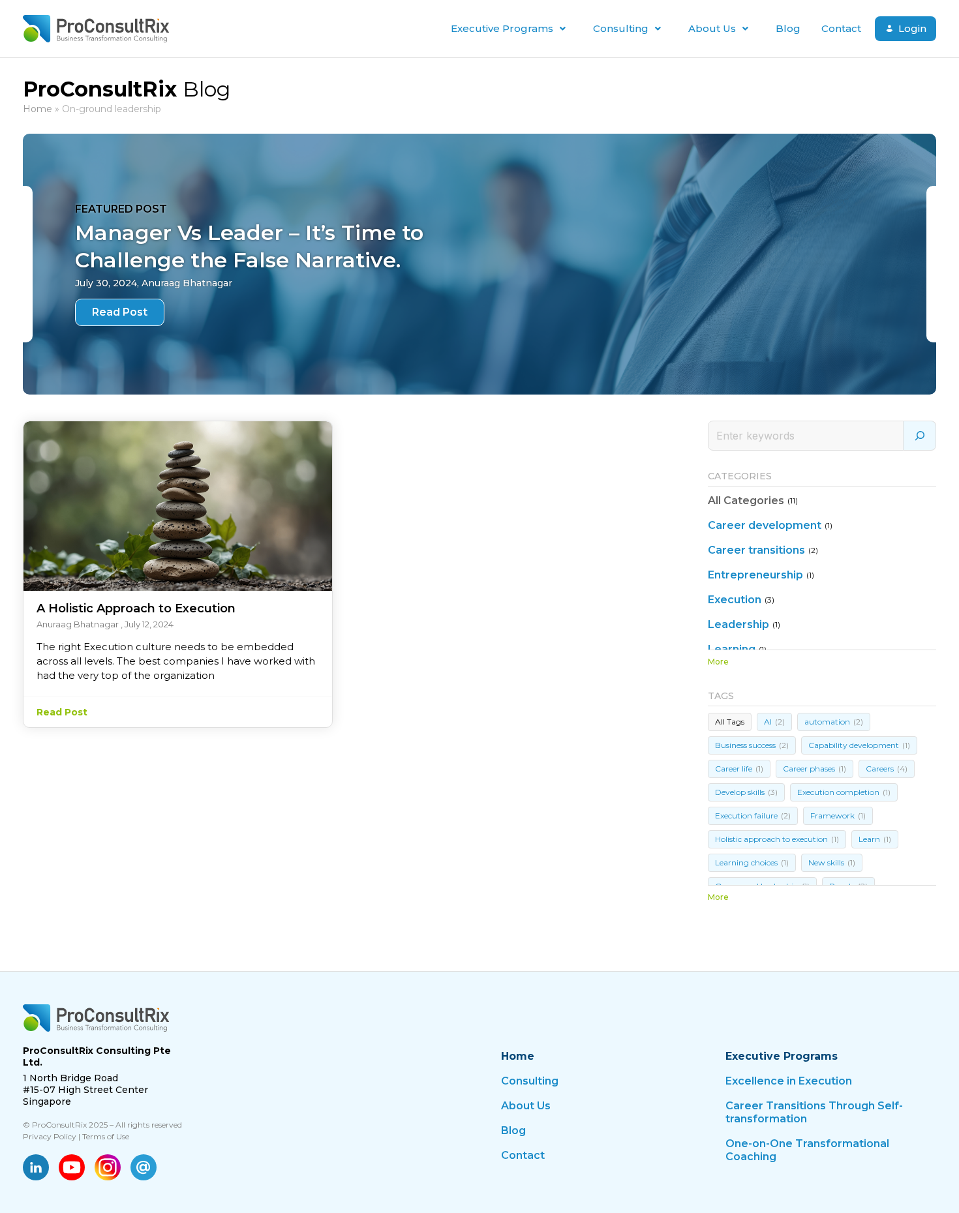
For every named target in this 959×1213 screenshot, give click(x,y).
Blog (788, 28)
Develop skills (746, 792)
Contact (841, 28)
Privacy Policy (49, 1136)
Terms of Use (105, 1136)
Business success (752, 745)
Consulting (620, 28)
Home (37, 109)
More (718, 661)
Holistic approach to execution (777, 839)
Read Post (119, 312)
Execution (734, 599)
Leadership (738, 624)
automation (833, 721)
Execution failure (753, 815)
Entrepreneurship (755, 575)
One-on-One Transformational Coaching (807, 1150)
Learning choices (752, 862)
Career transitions (756, 550)
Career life (739, 768)
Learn (875, 839)
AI (774, 721)
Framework (838, 815)
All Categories (746, 500)
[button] (511, 28)
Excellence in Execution (788, 1081)
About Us (712, 28)
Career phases (814, 768)
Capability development (859, 745)
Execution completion (843, 792)
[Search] (920, 436)
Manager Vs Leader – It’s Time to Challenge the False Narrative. (249, 246)
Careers (886, 768)
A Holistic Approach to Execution (136, 608)
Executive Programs (502, 28)
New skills (831, 862)
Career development (764, 525)
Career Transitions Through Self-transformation (814, 1112)
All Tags (729, 721)
